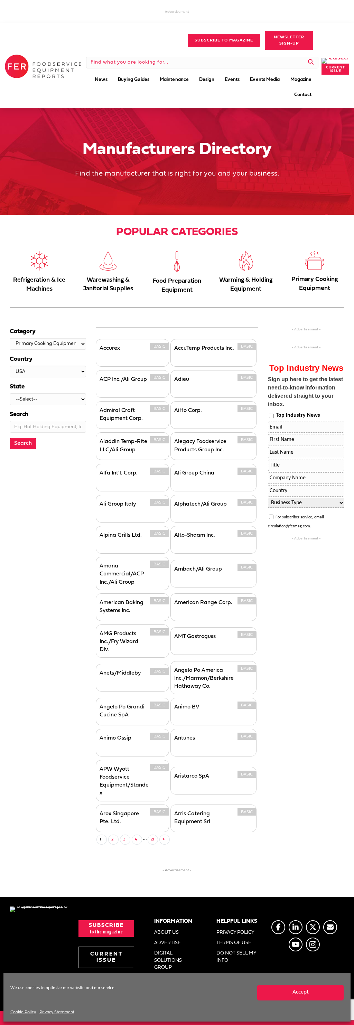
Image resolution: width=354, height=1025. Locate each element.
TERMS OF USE (233, 943)
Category (23, 331)
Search (19, 414)
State (17, 387)
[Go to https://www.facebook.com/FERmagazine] (278, 927)
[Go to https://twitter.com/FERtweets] (313, 927)
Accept (300, 992)
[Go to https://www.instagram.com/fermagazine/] (313, 944)
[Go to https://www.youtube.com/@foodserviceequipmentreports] (295, 944)
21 (152, 839)
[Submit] (311, 62)
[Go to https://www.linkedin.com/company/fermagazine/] (295, 927)
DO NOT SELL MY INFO (236, 957)
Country (21, 359)
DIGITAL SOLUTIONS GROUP (168, 960)
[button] (224, 40)
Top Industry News (298, 415)
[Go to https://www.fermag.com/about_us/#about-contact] (330, 927)
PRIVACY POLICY (235, 932)
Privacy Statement (56, 1012)
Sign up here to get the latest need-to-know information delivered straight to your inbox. (305, 391)
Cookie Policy (23, 1012)
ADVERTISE (167, 943)
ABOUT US (166, 932)
